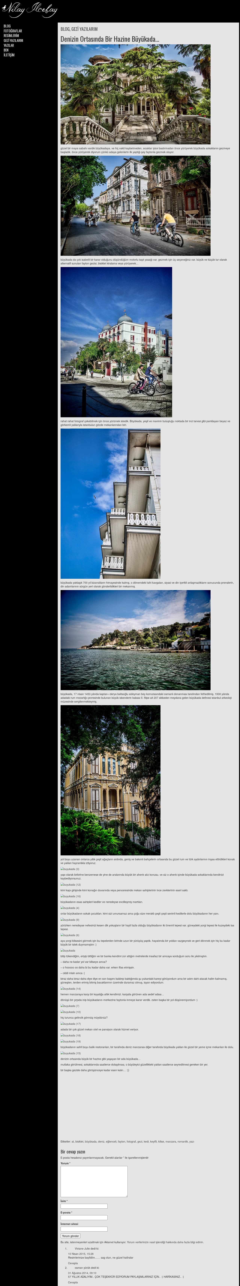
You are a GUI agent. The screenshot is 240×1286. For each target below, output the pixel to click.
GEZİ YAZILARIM (13, 40)
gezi (139, 1141)
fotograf (131, 1141)
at (73, 1141)
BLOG (7, 25)
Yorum (65, 1163)
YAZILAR (9, 45)
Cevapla (73, 1263)
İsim (64, 1201)
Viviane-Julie (82, 1248)
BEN (6, 50)
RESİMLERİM (11, 35)
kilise (161, 1141)
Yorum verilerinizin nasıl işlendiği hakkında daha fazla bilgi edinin (165, 1242)
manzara (171, 1141)
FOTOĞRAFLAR (13, 30)
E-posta (66, 1212)
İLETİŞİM (9, 54)
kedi (146, 1141)
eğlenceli (111, 1141)
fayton (121, 1141)
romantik (183, 1141)
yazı (191, 1141)
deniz (101, 1141)
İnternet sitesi (69, 1224)
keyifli (153, 1141)
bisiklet (79, 1141)
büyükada (91, 1141)
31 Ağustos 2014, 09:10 (82, 1273)
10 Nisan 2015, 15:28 (81, 1254)
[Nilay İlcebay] (30, 10)
